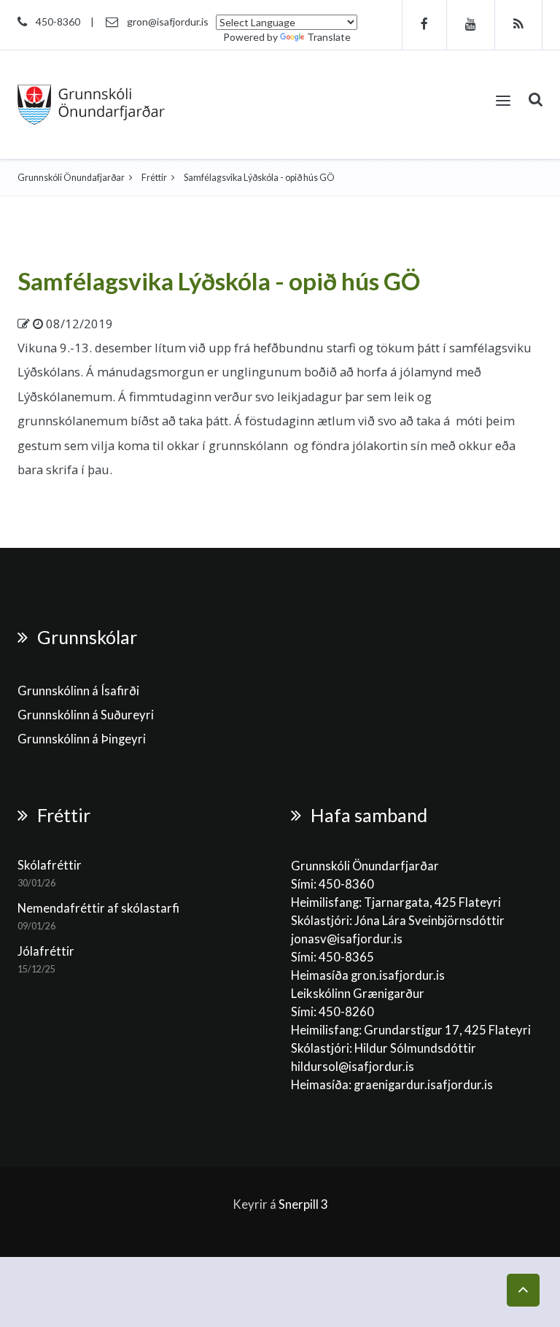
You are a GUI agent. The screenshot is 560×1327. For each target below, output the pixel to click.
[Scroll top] (523, 1290)
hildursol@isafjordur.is (352, 1066)
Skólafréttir (50, 865)
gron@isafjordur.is (168, 21)
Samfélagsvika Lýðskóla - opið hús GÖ (219, 280)
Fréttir (154, 177)
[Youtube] (471, 25)
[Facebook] (424, 25)
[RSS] (518, 25)
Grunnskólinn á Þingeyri (82, 739)
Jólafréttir (46, 951)
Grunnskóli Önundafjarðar (71, 177)
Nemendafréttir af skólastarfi (98, 908)
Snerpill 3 (303, 1204)
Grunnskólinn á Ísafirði (78, 691)
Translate (329, 37)
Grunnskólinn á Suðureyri (86, 715)
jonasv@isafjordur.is (346, 939)
